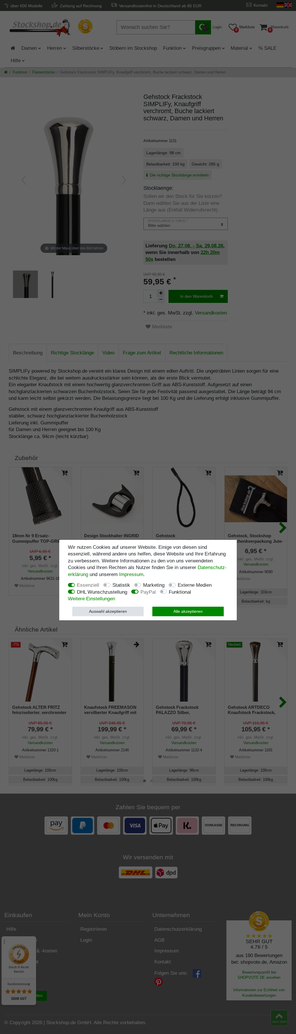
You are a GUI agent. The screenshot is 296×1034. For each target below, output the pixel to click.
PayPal (148, 592)
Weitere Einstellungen (91, 598)
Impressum (131, 574)
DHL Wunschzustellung (102, 592)
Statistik (121, 585)
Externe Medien (195, 585)
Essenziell (88, 585)
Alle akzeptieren (188, 611)
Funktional (180, 592)
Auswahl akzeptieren (108, 611)
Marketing (153, 585)
